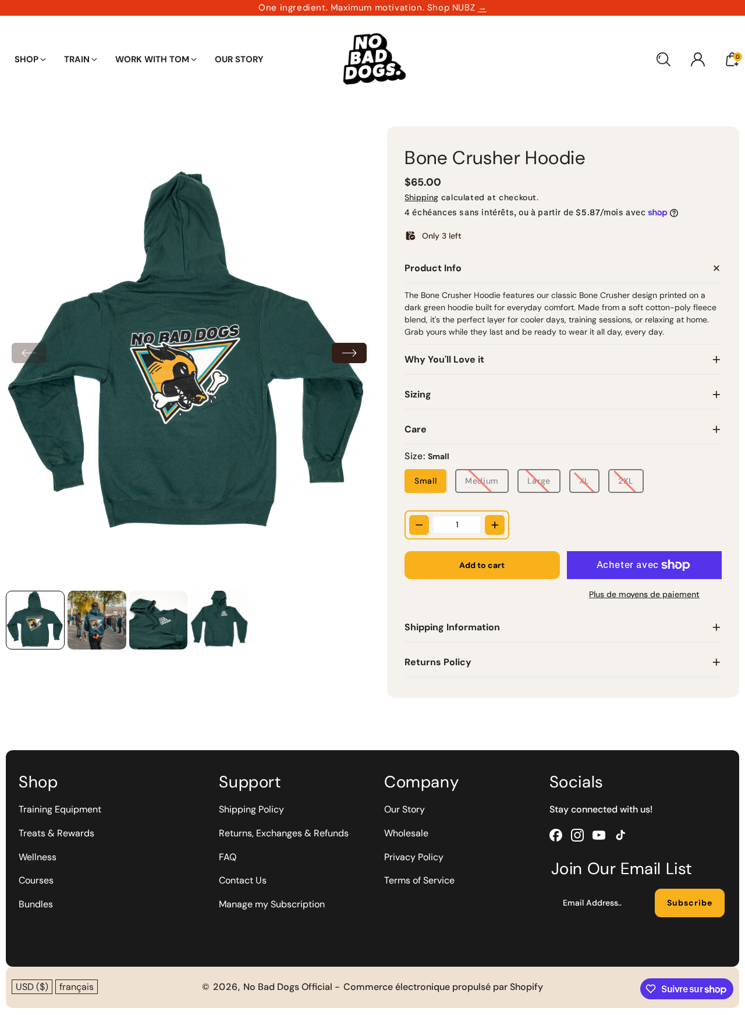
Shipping (421, 197)
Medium (482, 480)
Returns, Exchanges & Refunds (284, 833)
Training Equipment (60, 809)
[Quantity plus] (495, 525)
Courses (36, 880)
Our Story (404, 809)
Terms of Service (419, 880)
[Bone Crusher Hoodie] (189, 355)
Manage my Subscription (272, 904)
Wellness (37, 857)
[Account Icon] (698, 59)
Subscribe (689, 902)
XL (584, 480)
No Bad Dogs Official (289, 987)
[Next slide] (349, 353)
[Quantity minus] (419, 525)
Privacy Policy (414, 857)
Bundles (36, 904)
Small (425, 480)
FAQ (227, 857)
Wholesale (406, 833)
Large (539, 480)
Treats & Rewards (56, 833)
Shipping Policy (251, 809)
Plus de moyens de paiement (644, 594)
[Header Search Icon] (663, 59)
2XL (626, 480)
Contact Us (243, 880)
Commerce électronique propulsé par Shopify (443, 987)
